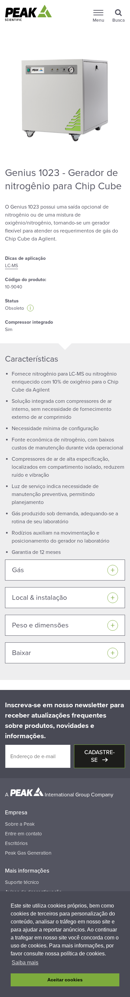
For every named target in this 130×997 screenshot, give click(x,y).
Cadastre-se (99, 756)
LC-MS (11, 265)
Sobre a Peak (20, 824)
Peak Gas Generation (28, 853)
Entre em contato (23, 834)
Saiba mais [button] (25, 962)
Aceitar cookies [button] (65, 979)
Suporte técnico (22, 882)
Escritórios (16, 843)
